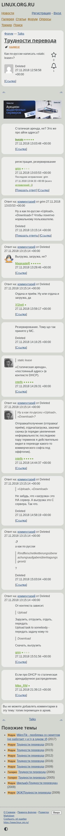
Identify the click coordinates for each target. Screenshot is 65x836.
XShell (19, 304)
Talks (21, 33)
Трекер (6, 25)
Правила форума (27, 812)
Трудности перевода (30, 40)
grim (18, 168)
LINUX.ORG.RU (17, 4)
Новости (7, 13)
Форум (33, 19)
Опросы (45, 19)
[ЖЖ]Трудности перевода (34, 792)
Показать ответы (27, 235)
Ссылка (10, 81)
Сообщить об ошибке (15, 819)
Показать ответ (26, 190)
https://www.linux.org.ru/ (16, 822)
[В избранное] (54, 55)
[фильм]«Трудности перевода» (37, 783)
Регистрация (41, 13)
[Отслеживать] (54, 66)
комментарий (26, 201)
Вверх (56, 812)
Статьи (21, 19)
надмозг (14, 46)
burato (19, 139)
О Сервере (9, 812)
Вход (57, 13)
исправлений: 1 (23, 185)
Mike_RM (21, 685)
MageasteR (22, 263)
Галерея (7, 19)
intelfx (19, 382)
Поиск (18, 25)
